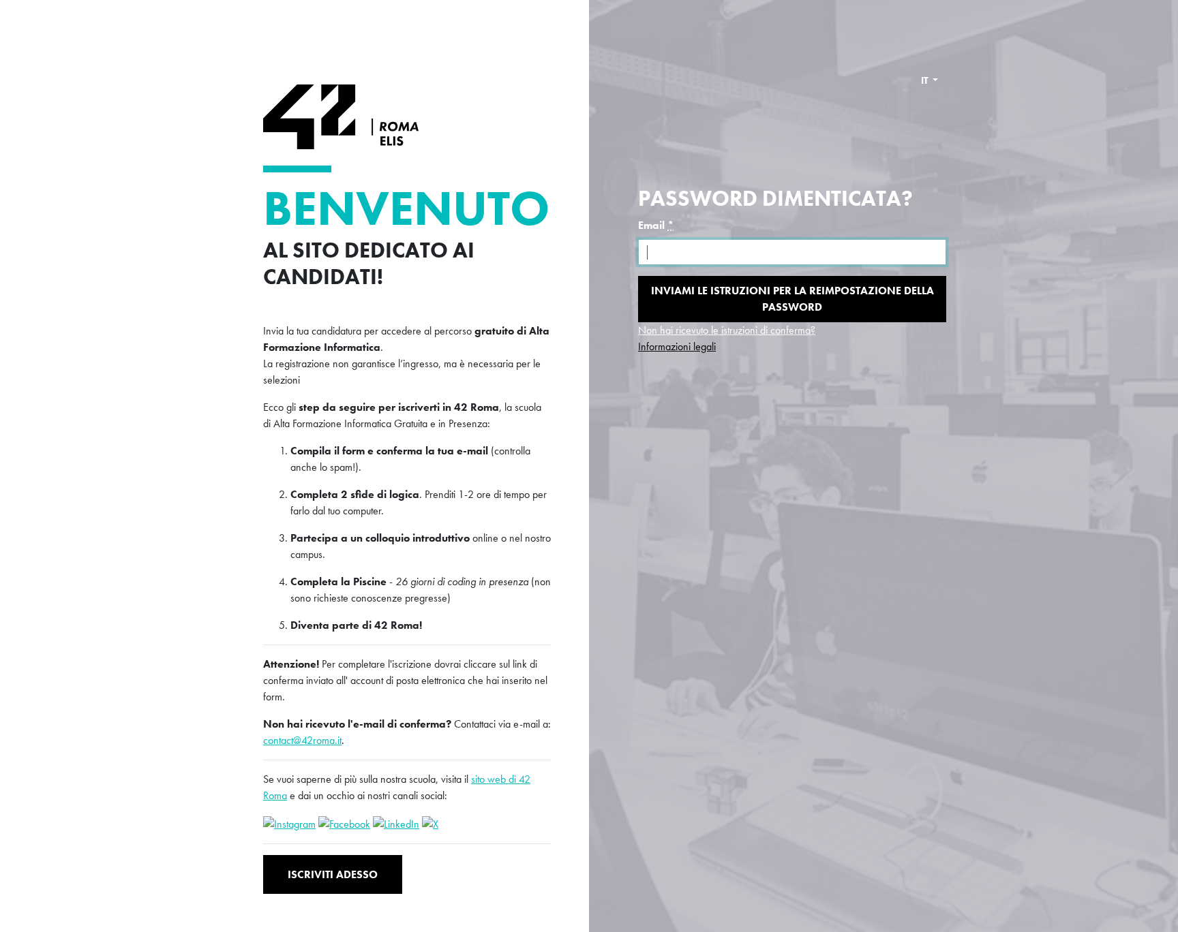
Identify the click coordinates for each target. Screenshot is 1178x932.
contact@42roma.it (302, 740)
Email (656, 225)
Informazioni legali (677, 346)
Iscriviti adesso (333, 874)
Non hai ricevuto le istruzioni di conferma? (726, 330)
